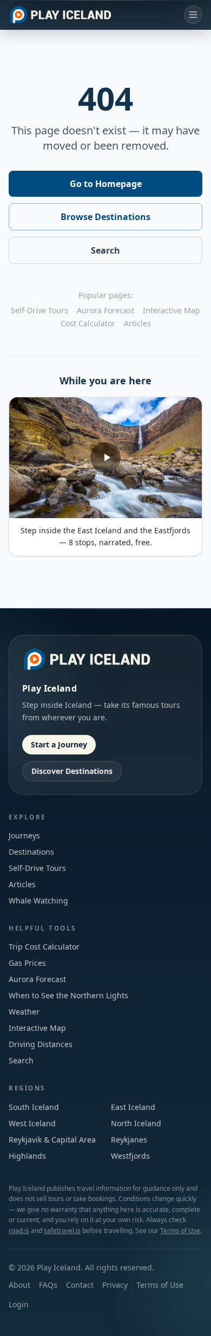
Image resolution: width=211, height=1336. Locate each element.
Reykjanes (129, 1139)
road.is (19, 1230)
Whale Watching (38, 900)
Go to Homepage (106, 184)
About (19, 1285)
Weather (24, 1011)
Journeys (24, 835)
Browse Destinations (105, 217)
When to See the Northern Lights (68, 995)
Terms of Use (180, 1230)
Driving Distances (40, 1044)
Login (19, 1304)
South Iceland (34, 1107)
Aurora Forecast (105, 310)
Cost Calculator (88, 323)
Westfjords (130, 1156)
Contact (80, 1285)
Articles (137, 323)
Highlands (27, 1156)
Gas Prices (27, 963)
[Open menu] (193, 14)
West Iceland (32, 1123)
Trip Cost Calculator (44, 946)
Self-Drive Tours (39, 310)
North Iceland (136, 1123)
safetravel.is (62, 1230)
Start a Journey (59, 744)
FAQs (48, 1285)
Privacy (115, 1285)
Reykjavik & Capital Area (52, 1139)
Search (105, 250)
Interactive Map (171, 310)
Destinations (31, 852)
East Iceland (133, 1107)
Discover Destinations (72, 771)
